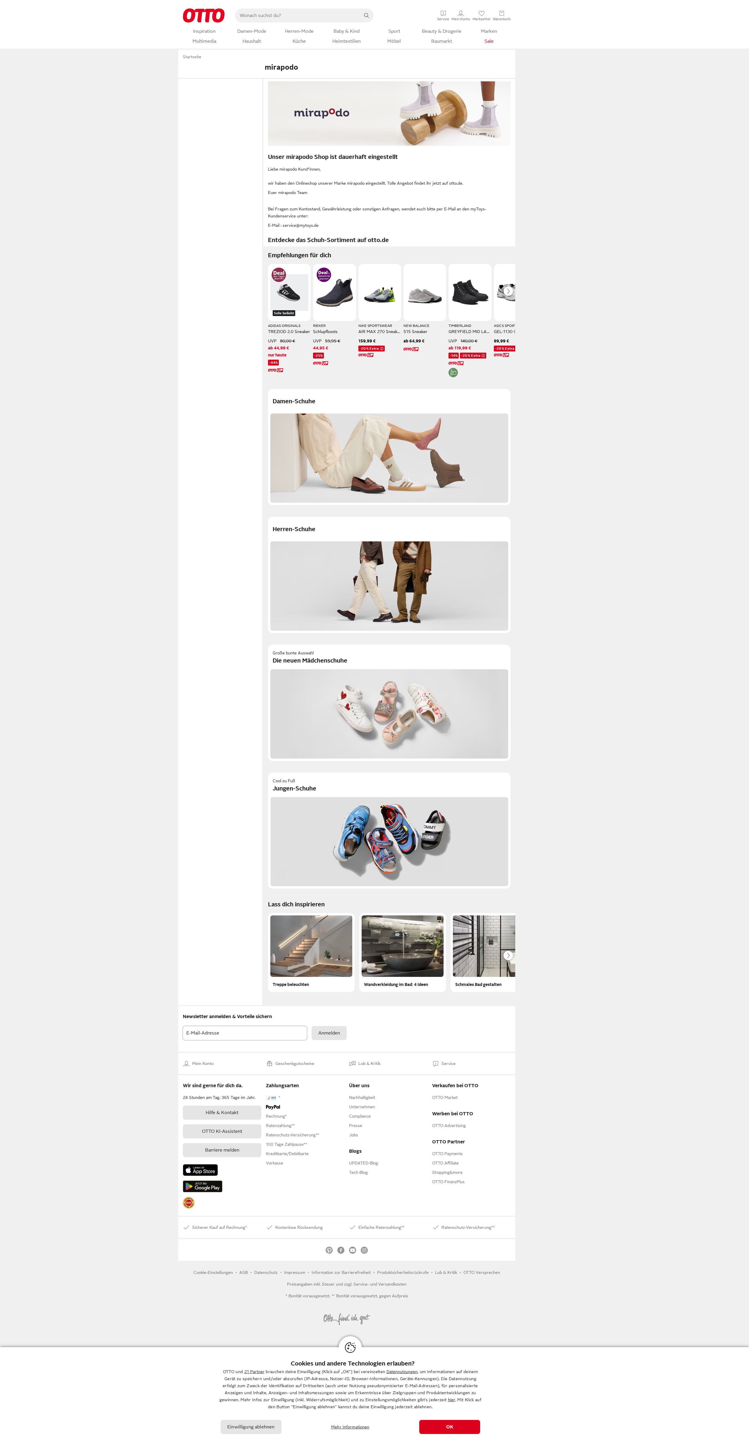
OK (449, 1427)
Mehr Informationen (350, 1427)
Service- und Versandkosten (379, 1284)
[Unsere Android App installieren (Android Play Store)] (202, 1186)
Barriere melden (222, 1150)
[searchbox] (297, 15)
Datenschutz (266, 1272)
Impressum (294, 1272)
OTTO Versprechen (481, 1272)
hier (451, 1399)
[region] (374, 1394)
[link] (189, 1203)
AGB (243, 1272)
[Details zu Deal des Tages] (279, 274)
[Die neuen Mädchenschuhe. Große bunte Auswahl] (389, 703)
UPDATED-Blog (363, 1163)
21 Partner (254, 1371)
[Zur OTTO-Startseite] (204, 15)
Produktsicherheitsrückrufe (403, 1272)
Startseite (192, 56)
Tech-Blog (358, 1172)
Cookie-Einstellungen (213, 1272)
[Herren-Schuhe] (389, 575)
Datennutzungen (402, 1371)
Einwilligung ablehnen (250, 1427)
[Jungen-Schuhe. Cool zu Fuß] (389, 831)
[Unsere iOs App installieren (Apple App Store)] (200, 1170)
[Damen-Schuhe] (389, 447)
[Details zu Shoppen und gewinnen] (324, 274)
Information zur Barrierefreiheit (341, 1272)
